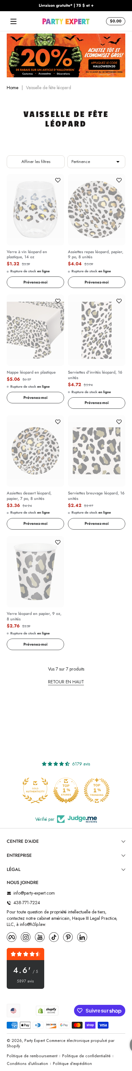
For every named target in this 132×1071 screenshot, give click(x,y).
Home (12, 88)
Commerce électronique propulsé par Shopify (60, 1043)
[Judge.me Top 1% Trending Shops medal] (97, 790)
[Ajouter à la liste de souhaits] (58, 180)
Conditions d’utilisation (27, 1064)
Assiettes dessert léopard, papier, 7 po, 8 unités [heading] (29, 496)
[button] (115, 21)
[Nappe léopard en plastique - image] (35, 330)
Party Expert (34, 1041)
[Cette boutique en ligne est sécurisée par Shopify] (47, 1010)
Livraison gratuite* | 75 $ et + (66, 5)
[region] (66, 5)
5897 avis (25, 981)
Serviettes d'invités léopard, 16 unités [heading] (95, 375)
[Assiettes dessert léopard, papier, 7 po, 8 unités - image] (35, 451)
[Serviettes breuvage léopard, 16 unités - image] (96, 451)
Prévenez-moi (35, 282)
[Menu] (13, 21)
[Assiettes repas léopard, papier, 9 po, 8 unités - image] (96, 209)
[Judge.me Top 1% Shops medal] (66, 790)
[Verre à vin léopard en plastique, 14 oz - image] (35, 209)
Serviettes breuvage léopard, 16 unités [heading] (96, 496)
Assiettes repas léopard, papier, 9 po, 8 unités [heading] (95, 254)
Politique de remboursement (32, 1056)
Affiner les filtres (35, 162)
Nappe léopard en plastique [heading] (31, 372)
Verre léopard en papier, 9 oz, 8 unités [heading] (34, 616)
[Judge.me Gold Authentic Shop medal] (35, 790)
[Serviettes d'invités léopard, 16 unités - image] (96, 330)
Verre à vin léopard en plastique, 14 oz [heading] (27, 254)
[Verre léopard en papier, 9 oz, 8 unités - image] (35, 572)
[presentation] (35, 253)
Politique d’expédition (72, 1064)
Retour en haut (66, 682)
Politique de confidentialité (86, 1056)
